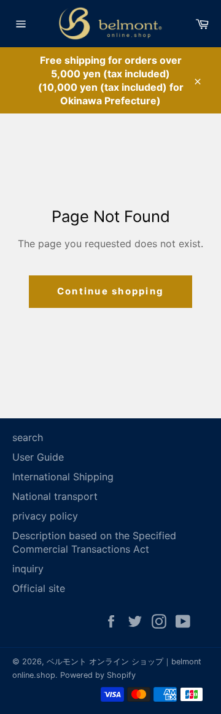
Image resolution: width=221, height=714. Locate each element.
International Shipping (63, 476)
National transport (55, 496)
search (27, 437)
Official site (38, 588)
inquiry (28, 568)
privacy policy (45, 516)
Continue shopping (110, 291)
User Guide (38, 457)
